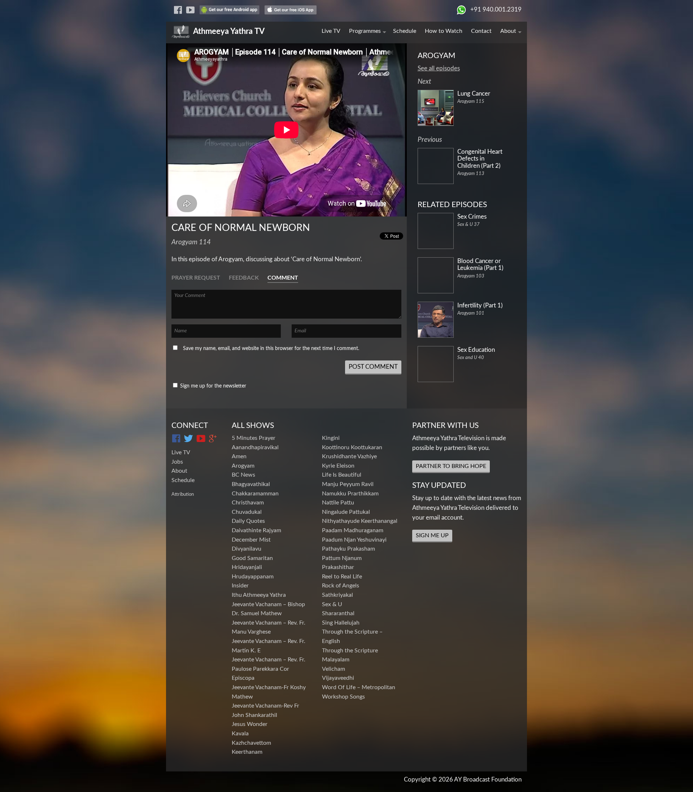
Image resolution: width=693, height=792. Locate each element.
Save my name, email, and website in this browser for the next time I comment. (271, 348)
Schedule (404, 31)
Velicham (333, 669)
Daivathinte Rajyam (256, 530)
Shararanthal (338, 613)
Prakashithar (338, 567)
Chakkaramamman (255, 493)
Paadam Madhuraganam (352, 530)
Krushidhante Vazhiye (349, 456)
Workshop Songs (343, 697)
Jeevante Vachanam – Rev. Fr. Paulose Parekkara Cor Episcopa (268, 669)
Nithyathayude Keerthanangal (359, 521)
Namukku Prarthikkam (350, 493)
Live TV (331, 31)
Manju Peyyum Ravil (348, 484)
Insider (240, 585)
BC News (243, 475)
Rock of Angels (340, 585)
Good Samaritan (252, 558)
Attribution (182, 494)
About (508, 31)
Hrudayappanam (253, 576)
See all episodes (439, 68)
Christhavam (248, 503)
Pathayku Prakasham (348, 549)
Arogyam (243, 466)
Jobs (177, 462)
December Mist (251, 540)
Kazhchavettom (251, 743)
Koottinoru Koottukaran (352, 447)
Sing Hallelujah (340, 623)
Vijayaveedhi (338, 678)
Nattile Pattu (338, 503)
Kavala (240, 733)
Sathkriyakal (337, 595)
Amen (239, 456)
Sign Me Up (432, 535)
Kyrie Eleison (338, 466)
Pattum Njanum (342, 558)
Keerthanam (247, 752)
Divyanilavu (246, 549)
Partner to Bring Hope (451, 466)
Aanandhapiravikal (255, 447)
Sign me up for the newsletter (212, 386)
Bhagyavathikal (251, 484)
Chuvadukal (247, 512)
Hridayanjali (247, 567)
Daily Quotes (248, 521)
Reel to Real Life (342, 576)
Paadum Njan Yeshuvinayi (354, 540)
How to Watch (443, 31)
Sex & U (332, 604)
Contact (481, 31)
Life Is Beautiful (341, 475)
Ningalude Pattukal (346, 512)
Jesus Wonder (249, 724)
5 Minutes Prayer (253, 438)
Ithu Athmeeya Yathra (259, 595)
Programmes (365, 31)
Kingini (331, 438)
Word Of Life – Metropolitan (358, 687)
